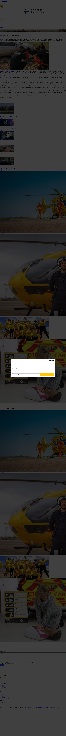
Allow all (46, 374)
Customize (32, 374)
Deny (19, 374)
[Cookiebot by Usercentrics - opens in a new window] (49, 361)
